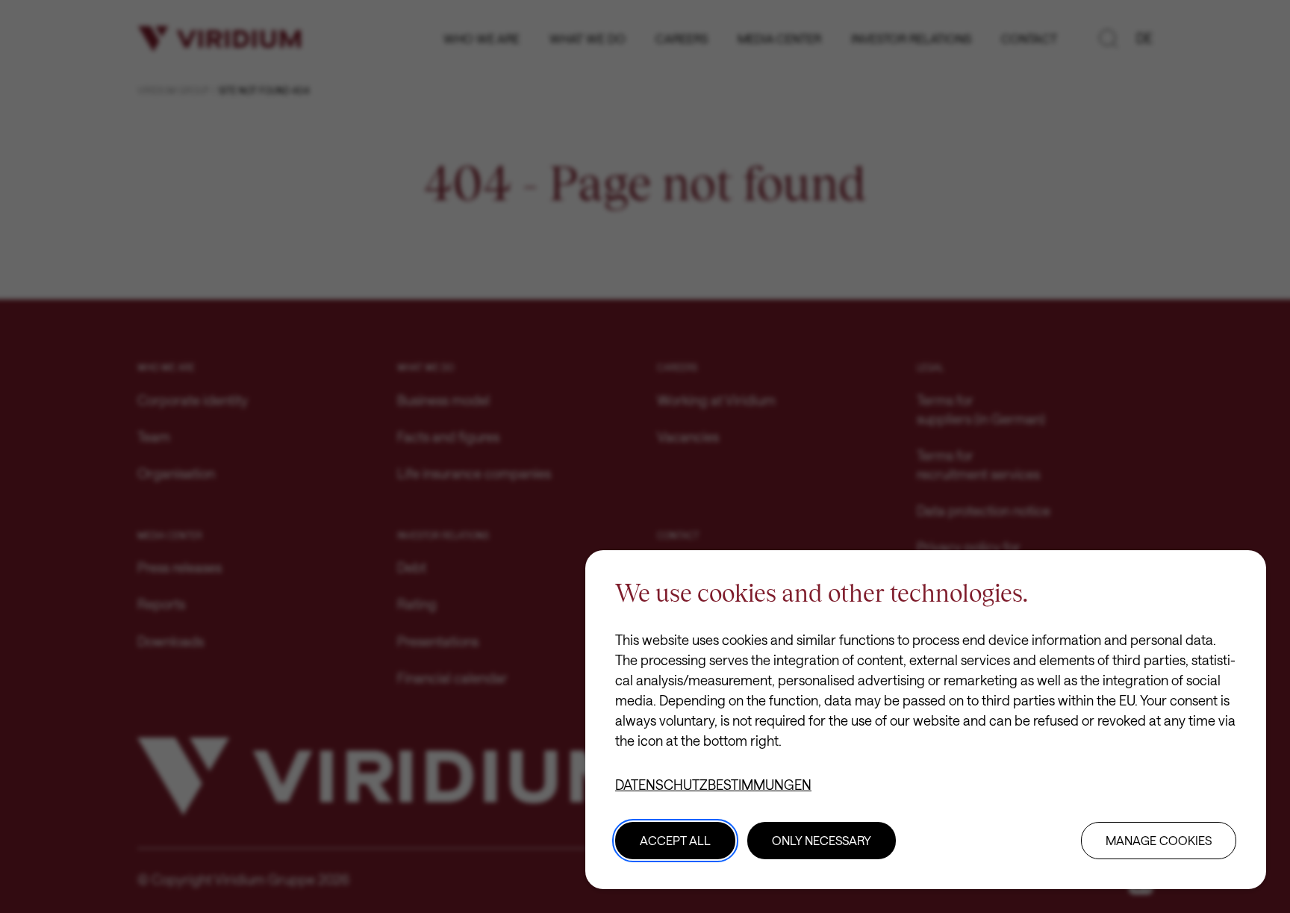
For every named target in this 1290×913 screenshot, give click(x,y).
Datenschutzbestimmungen (713, 784)
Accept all (675, 840)
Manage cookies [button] (1159, 840)
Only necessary (821, 840)
